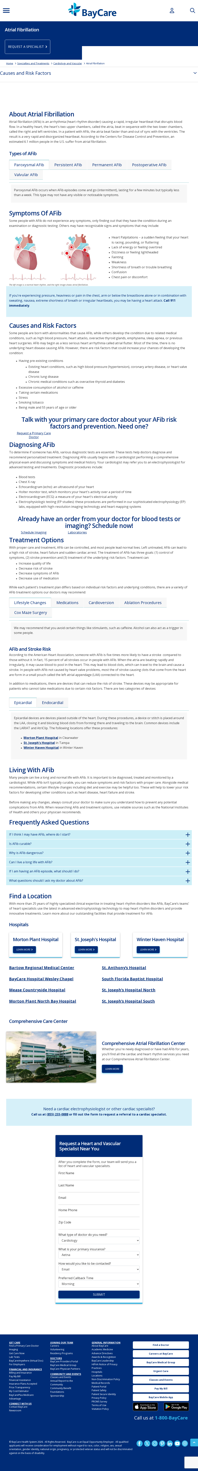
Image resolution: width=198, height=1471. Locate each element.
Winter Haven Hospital (41, 747)
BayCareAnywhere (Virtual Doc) (26, 1360)
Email (62, 1198)
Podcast (185, 1443)
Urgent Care (160, 1371)
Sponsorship (57, 1395)
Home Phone (67, 1210)
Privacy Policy (99, 1398)
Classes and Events (60, 1377)
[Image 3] (145, 1406)
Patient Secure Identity (104, 1394)
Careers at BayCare (161, 1353)
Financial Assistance (20, 1380)
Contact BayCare (18, 1406)
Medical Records (101, 1383)
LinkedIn (170, 1443)
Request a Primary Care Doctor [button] (34, 435)
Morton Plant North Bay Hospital (42, 1001)
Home (9, 63)
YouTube (177, 1443)
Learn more (112, 1069)
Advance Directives (102, 1353)
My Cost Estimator (19, 1391)
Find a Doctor (161, 1345)
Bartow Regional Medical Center (41, 967)
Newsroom (15, 1410)
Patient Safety (99, 1390)
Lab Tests (14, 1357)
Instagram (155, 1443)
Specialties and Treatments (33, 63)
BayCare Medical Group (63, 1365)
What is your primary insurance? (81, 1249)
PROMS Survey (99, 1401)
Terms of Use (99, 1405)
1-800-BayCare (171, 1417)
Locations (97, 1375)
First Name (66, 1173)
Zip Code (64, 1222)
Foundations (57, 1392)
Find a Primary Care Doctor (24, 1345)
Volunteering (57, 1349)
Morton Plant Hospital (41, 738)
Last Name (66, 1185)
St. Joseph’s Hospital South (128, 1001)
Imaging (13, 1349)
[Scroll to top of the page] (194, 1442)
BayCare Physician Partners (65, 1368)
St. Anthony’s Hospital (124, 967)
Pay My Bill (14, 1376)
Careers (54, 1345)
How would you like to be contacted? (84, 1264)
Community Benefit (60, 1388)
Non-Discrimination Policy (106, 1379)
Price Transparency (19, 1387)
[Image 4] (176, 1406)
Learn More (23, 949)
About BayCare (100, 1345)
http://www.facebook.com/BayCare (140, 1443)
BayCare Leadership (103, 1360)
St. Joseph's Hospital (39, 743)
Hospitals (97, 1372)
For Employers (17, 1364)
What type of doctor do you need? (82, 1235)
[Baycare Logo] (92, 10)
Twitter (147, 1443)
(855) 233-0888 (57, 1114)
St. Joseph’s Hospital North (128, 989)
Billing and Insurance (20, 1372)
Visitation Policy (100, 1409)
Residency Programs (61, 1353)
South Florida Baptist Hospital (132, 978)
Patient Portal (99, 1386)
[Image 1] (52, 258)
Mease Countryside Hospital (37, 989)
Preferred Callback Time (75, 1278)
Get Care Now (16, 1353)
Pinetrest (162, 1443)
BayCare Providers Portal (64, 1361)
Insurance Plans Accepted (23, 1383)
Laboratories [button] (77, 532)
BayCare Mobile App (161, 1397)
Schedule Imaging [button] (34, 532)
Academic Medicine (102, 1349)
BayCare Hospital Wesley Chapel (41, 978)
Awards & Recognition (104, 1357)
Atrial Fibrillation (95, 63)
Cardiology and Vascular (67, 63)
